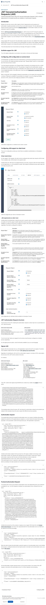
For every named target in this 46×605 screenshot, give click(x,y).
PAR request (7, 548)
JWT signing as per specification (27, 350)
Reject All (5, 601)
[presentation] (23, 437)
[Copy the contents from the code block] (43, 387)
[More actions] (44, 2)
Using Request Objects (40, 36)
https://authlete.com (30, 365)
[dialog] (13, 599)
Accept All (10, 601)
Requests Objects (23, 27)
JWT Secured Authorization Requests (13, 31)
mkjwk (36, 382)
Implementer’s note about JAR (35, 70)
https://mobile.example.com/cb (12, 365)
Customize (22, 601)
